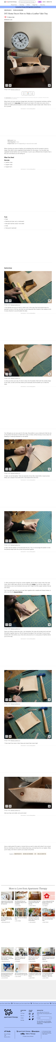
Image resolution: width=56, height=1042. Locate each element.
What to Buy (42, 4)
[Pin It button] (10, 85)
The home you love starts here (33, 1003)
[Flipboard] (33, 1019)
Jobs (5, 1035)
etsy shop (17, 103)
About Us (22, 1015)
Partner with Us (7, 1037)
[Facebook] (29, 1016)
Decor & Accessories (18, 10)
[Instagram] (29, 1014)
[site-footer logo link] (7, 1031)
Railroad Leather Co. (15, 89)
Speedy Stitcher (18, 592)
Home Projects (7, 10)
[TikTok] (33, 1014)
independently (8, 97)
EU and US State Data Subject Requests (46, 1034)
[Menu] (5, 2)
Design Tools (35, 4)
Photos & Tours (14, 4)
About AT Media (7, 1034)
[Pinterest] (33, 1016)
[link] (7, 903)
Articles (28, 4)
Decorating (22, 4)
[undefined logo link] (11, 2)
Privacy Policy (40, 1023)
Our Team (22, 1013)
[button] (49, 85)
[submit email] (50, 1017)
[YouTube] (29, 1019)
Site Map (22, 1020)
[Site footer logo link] (11, 1013)
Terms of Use (47, 1022)
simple (34, 584)
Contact (22, 1018)
